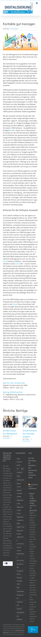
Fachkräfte (20, 591)
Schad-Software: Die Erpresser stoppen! (30, 433)
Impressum (32, 470)
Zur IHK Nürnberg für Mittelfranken (32, 463)
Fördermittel (20, 596)
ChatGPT (19, 472)
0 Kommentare (7, 437)
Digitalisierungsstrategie (20, 520)
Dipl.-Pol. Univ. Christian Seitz (14, 383)
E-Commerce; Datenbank (20, 550)
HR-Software (20, 617)
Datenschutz (19, 485)
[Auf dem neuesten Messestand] (10, 417)
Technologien (14, 29)
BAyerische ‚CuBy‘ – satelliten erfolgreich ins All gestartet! (33, 502)
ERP (18, 588)
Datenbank (20, 480)
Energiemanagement (20, 581)
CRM (18, 476)
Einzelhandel (20, 565)
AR (18, 469)
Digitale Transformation (20, 493)
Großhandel (20, 603)
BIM (22, 469)
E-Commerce (20, 542)
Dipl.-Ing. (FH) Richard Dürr (13, 392)
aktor (11, 130)
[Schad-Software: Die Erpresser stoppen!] (30, 417)
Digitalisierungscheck (20, 510)
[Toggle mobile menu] (37, 3)
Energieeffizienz (20, 572)
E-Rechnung (20, 558)
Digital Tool (20, 527)
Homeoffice (20, 612)
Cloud (5, 261)
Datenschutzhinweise (32, 475)
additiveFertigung (20, 462)
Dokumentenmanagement (20, 534)
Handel (19, 609)
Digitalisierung (20, 501)
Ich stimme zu (33, 629)
